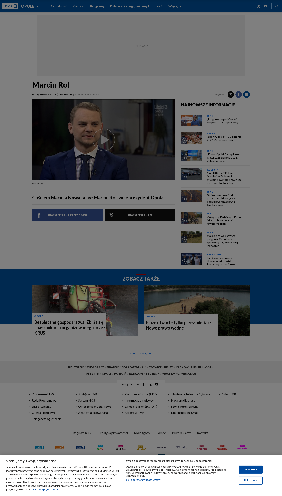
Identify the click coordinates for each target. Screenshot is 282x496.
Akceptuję (250, 469)
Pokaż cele (250, 480)
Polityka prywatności (45, 489)
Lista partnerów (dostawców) (143, 479)
